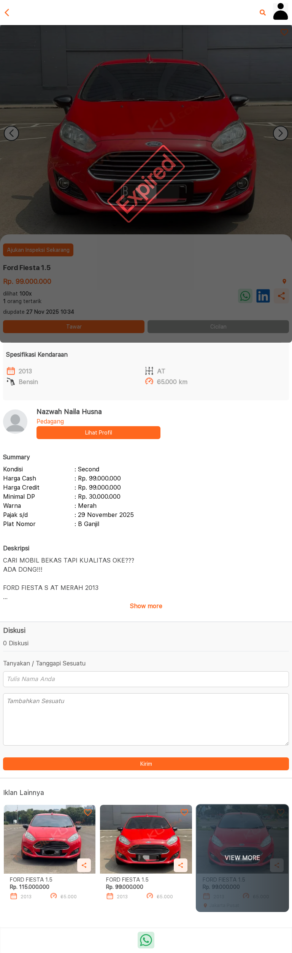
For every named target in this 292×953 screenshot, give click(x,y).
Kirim (146, 764)
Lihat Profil (98, 433)
